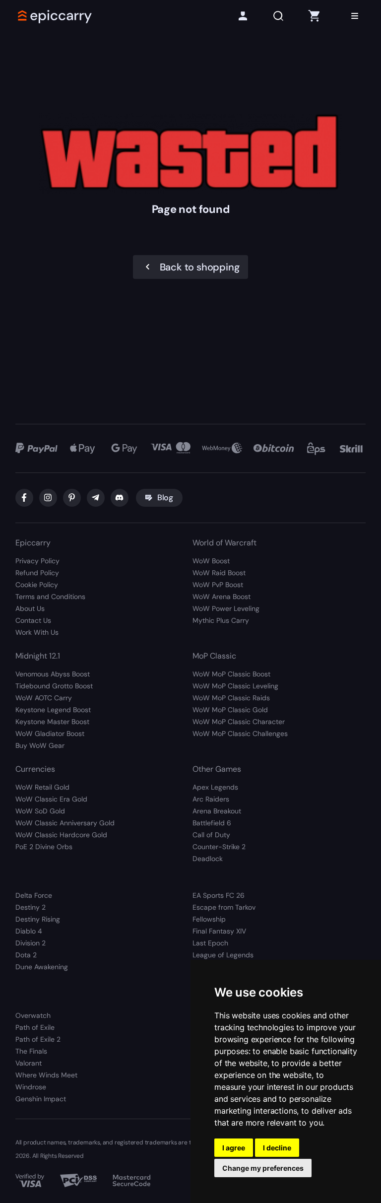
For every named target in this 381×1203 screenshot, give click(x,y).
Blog (165, 497)
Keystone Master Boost (52, 721)
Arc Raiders (210, 799)
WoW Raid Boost (219, 572)
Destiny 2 (30, 907)
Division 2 (30, 942)
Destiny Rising (37, 919)
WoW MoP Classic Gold (230, 709)
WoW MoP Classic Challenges (240, 733)
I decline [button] (277, 1147)
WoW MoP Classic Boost (231, 673)
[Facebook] (24, 498)
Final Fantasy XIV (219, 931)
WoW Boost (211, 560)
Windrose (30, 1086)
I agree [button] (233, 1147)
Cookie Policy (36, 584)
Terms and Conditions (50, 596)
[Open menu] (355, 16)
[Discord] (119, 498)
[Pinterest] (72, 498)
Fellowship (209, 919)
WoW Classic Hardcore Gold (61, 834)
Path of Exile (35, 1027)
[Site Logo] (55, 15)
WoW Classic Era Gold (51, 799)
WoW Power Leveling (225, 608)
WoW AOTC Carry (43, 697)
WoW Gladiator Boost (49, 733)
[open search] (278, 16)
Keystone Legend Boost (53, 709)
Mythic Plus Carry (220, 620)
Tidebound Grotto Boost (54, 685)
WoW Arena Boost (221, 596)
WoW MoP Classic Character (238, 721)
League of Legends (223, 954)
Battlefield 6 (211, 822)
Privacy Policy (37, 560)
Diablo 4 (28, 931)
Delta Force (33, 895)
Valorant (28, 1063)
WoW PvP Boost (217, 584)
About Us (30, 608)
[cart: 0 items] (314, 16)
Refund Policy (37, 572)
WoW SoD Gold (40, 810)
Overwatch (33, 1015)
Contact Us (33, 620)
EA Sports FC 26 (218, 895)
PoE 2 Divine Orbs (43, 846)
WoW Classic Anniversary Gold (65, 822)
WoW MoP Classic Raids (231, 697)
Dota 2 (26, 954)
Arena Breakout (216, 810)
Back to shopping (200, 267)
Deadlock (207, 858)
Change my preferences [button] (263, 1168)
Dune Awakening (41, 966)
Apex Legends (215, 787)
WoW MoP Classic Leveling (235, 685)
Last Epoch (210, 942)
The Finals (31, 1051)
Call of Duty (211, 834)
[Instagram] (48, 498)
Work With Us (37, 632)
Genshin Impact (40, 1098)
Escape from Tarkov (223, 907)
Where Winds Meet (46, 1074)
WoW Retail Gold (42, 787)
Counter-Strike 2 (219, 846)
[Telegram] (96, 498)
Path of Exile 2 (38, 1039)
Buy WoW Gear (39, 745)
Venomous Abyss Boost (52, 673)
